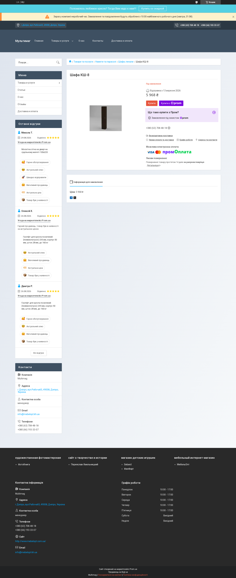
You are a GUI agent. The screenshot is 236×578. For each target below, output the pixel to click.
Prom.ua (133, 569)
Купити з (165, 103)
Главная (39, 41)
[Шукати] (58, 62)
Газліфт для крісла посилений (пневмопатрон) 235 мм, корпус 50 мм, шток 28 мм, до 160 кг (40, 240)
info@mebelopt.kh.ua (28, 414)
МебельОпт (183, 464)
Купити (152, 103)
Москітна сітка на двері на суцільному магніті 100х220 (35, 150)
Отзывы (22, 104)
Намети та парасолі (105, 61)
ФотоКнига (24, 464)
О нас (81, 41)
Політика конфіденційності (135, 575)
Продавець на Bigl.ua (118, 572)
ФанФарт (129, 469)
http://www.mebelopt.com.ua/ (30, 541)
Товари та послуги (83, 61)
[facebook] (71, 198)
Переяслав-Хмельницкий (84, 464)
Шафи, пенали (125, 61)
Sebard (127, 464)
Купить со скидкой (152, 8)
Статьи (21, 90)
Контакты (97, 41)
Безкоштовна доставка (161, 135)
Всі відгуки (38, 353)
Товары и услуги (60, 41)
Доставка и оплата (121, 41)
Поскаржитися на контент (110, 575)
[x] (75, 198)
